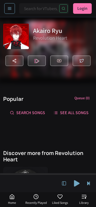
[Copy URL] (14, 60)
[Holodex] (37, 60)
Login (82, 8)
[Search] (63, 8)
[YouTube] (59, 60)
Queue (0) (82, 98)
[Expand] (64, 183)
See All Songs (74, 112)
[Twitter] (82, 60)
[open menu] (9, 8)
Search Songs (30, 112)
